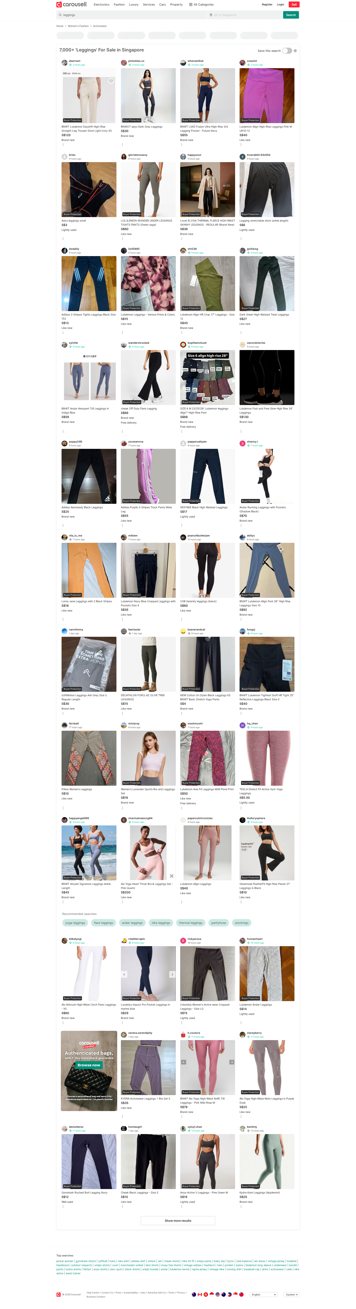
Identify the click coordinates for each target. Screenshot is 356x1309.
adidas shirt (138, 1261)
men (219, 1265)
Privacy (181, 1292)
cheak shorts (172, 1261)
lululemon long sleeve (258, 1265)
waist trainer (73, 1273)
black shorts (132, 1269)
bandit (293, 1265)
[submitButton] (291, 15)
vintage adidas (193, 1265)
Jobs (142, 1292)
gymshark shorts (86, 1261)
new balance (244, 1261)
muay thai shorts (171, 1265)
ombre (152, 1261)
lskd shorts (152, 1265)
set (160, 1261)
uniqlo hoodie (150, 1269)
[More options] (63, 145)
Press (118, 1292)
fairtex (87, 1269)
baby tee (219, 1261)
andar (164, 1269)
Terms (171, 1292)
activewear (277, 1269)
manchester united (132, 1265)
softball (102, 1261)
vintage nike (216, 1269)
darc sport (116, 1269)
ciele (289, 1269)
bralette (291, 1261)
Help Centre (93, 1292)
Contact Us (107, 1292)
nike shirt (123, 1261)
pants (59, 1269)
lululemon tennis (179, 1269)
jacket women (64, 1261)
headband (62, 1265)
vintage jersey (276, 1261)
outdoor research (81, 1265)
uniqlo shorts (102, 1265)
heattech (209, 1265)
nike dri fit (188, 1261)
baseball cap (252, 1269)
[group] (89, 1071)
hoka (113, 1261)
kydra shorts (73, 1269)
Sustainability (131, 1292)
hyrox (230, 1261)
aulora (239, 1265)
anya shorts (100, 1269)
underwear (280, 1265)
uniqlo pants (204, 1261)
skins (265, 1269)
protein (229, 1265)
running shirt (234, 1269)
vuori (115, 1265)
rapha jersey (199, 1269)
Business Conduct (96, 1296)
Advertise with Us (157, 1292)
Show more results (178, 1220)
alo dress (259, 1261)
